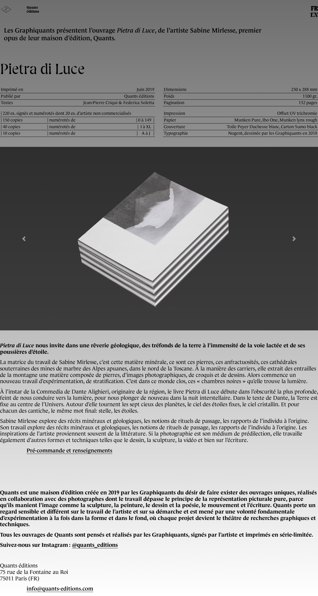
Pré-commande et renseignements (69, 450)
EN (314, 15)
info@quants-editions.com (60, 589)
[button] (24, 238)
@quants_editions (95, 545)
